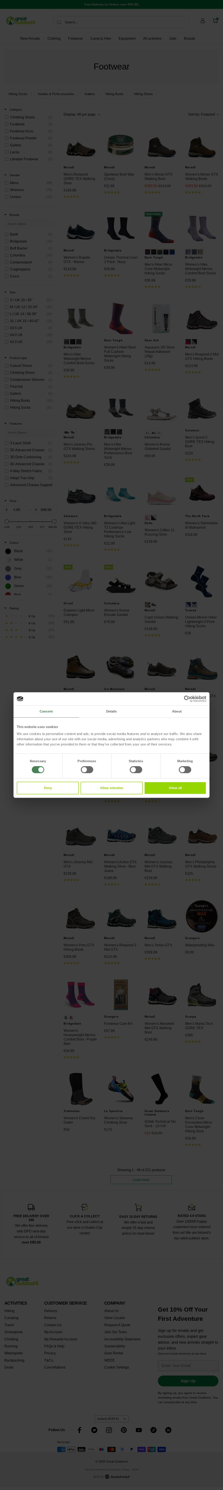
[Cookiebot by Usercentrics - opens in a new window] (187, 698)
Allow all (175, 788)
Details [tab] (111, 711)
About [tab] (177, 711)
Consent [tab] (46, 711)
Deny (48, 788)
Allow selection (111, 788)
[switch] (87, 769)
